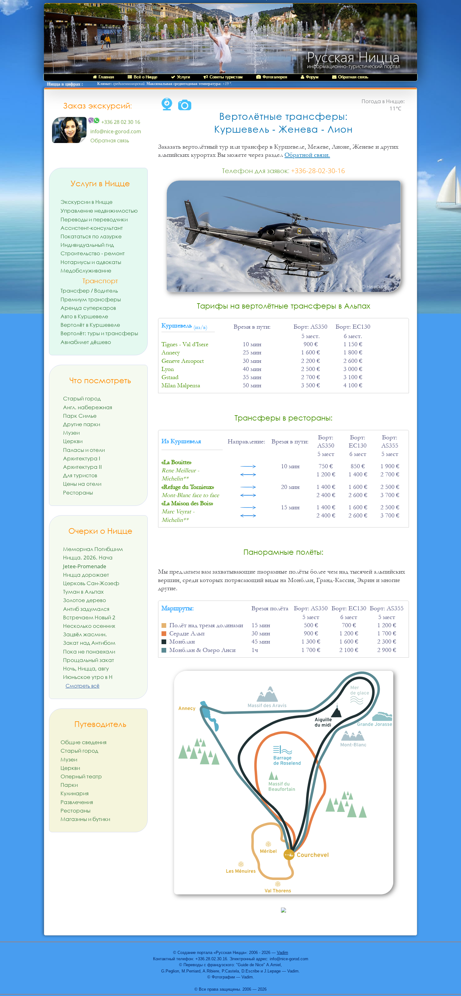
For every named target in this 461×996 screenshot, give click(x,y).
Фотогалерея (274, 77)
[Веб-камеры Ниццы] (167, 108)
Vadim (282, 952)
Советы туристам (225, 77)
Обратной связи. (307, 155)
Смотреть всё (82, 685)
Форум (312, 77)
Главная (106, 77)
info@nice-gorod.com (115, 131)
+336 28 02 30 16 (120, 122)
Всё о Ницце (145, 77)
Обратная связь (353, 77)
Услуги (183, 77)
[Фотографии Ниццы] (184, 108)
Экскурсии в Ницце (87, 201)
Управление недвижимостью (99, 210)
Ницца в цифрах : (65, 84)
